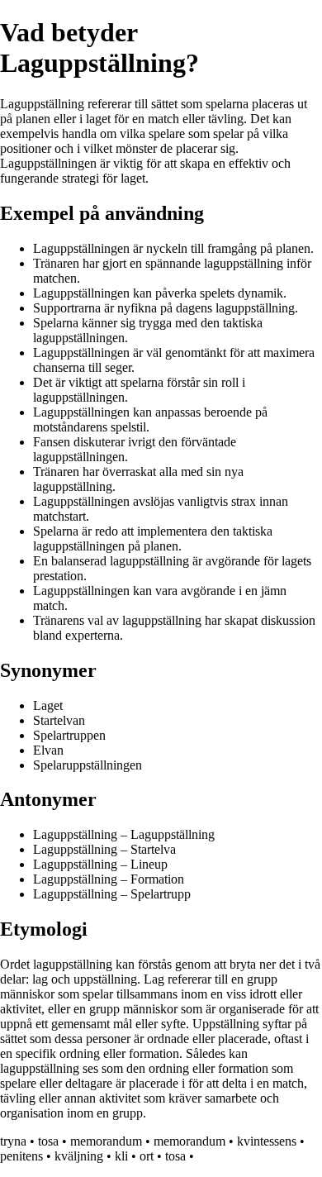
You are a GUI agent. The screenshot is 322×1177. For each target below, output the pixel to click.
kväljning (78, 1156)
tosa (48, 1141)
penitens (21, 1156)
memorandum (106, 1141)
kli (121, 1156)
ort (147, 1156)
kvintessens (266, 1141)
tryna (13, 1141)
